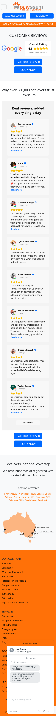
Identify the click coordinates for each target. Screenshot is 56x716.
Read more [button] (16, 150)
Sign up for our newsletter (15, 602)
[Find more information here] (30, 677)
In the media (8, 593)
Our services (8, 616)
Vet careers (7, 576)
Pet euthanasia (9, 624)
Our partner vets (10, 585)
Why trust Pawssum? (12, 572)
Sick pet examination (12, 620)
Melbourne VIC (26, 497)
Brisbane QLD (16, 500)
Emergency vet (9, 629)
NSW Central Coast (41, 493)
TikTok (5, 673)
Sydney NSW (10, 493)
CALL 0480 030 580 (14, 15)
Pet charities (8, 598)
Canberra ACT (43, 497)
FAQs (4, 637)
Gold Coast (30, 500)
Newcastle (24, 493)
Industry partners (11, 589)
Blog (4, 642)
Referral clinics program (14, 580)
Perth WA (42, 500)
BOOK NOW (41, 15)
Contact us (7, 567)
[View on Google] (13, 125)
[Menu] (4, 7)
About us (6, 563)
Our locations (9, 633)
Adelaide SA (11, 497)
